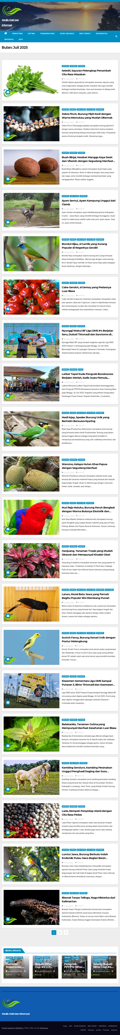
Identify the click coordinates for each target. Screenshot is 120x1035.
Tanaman (91, 1030)
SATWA (31, 33)
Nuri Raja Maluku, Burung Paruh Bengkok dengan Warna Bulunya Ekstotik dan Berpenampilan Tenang (88, 511)
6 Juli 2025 (68, 776)
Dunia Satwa (81, 109)
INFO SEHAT (85, 33)
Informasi (114, 1030)
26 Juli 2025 (69, 252)
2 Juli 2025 (68, 906)
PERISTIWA (17, 33)
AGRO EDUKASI (67, 33)
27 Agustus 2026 (15, 971)
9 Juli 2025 (68, 646)
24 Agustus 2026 (73, 971)
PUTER (81, 369)
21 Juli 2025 (69, 425)
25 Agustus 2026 (44, 971)
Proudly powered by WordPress (13, 1028)
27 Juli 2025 (69, 209)
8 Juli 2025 (68, 689)
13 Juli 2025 (69, 602)
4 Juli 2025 (68, 862)
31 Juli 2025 (69, 79)
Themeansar (44, 1028)
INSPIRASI (9, 39)
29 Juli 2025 (69, 122)
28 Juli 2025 (69, 165)
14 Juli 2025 (69, 516)
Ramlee (81, 79)
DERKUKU (73, 326)
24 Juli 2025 (69, 295)
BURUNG (72, 109)
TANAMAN (81, 66)
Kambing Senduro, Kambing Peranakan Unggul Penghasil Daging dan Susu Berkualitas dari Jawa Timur (87, 771)
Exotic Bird (91, 109)
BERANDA (65, 66)
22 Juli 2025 (69, 339)
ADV (21, 39)
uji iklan (98, 1030)
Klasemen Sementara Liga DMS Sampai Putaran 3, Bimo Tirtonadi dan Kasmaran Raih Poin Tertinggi (87, 684)
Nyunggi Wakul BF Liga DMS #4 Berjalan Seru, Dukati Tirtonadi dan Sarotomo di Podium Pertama (87, 334)
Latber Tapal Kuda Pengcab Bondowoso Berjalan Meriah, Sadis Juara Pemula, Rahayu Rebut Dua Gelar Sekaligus (87, 377)
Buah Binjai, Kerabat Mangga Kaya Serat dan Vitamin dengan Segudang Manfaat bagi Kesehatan (87, 161)
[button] (116, 36)
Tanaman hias (47, 33)
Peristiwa (81, 326)
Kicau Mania (109, 589)
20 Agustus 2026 (103, 971)
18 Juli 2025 (69, 472)
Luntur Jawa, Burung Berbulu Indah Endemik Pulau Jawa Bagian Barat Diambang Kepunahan (85, 858)
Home (65, 1026)
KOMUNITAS (101, 33)
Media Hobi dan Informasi (15, 1013)
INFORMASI (73, 66)
